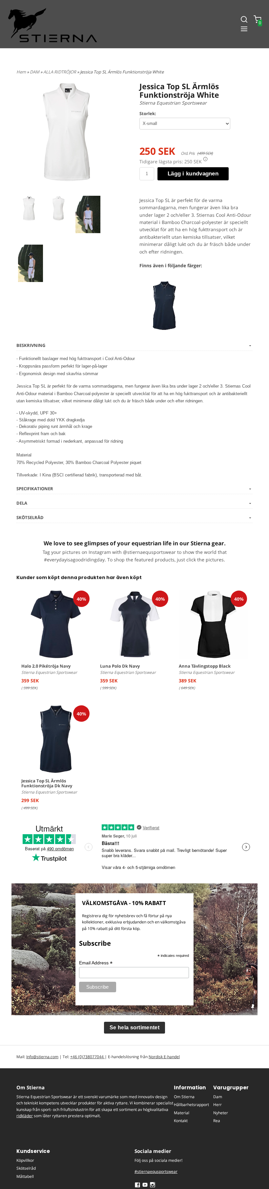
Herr (217, 1104)
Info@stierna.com (42, 1056)
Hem (21, 72)
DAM (35, 72)
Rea (216, 1120)
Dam (217, 1096)
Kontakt (181, 1120)
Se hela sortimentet (134, 1027)
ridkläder (24, 1115)
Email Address (96, 963)
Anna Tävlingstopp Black (205, 666)
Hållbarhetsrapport (191, 1104)
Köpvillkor (25, 1160)
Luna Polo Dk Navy (120, 666)
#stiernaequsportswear (155, 1171)
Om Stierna (184, 1096)
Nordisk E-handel (164, 1056)
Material (181, 1113)
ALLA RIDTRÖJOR (60, 72)
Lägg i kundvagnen (193, 174)
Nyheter (220, 1113)
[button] (205, 159)
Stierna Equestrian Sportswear (173, 103)
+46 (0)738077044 (87, 1056)
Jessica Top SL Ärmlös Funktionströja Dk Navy (46, 783)
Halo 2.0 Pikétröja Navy (46, 666)
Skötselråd (26, 1168)
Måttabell (25, 1176)
